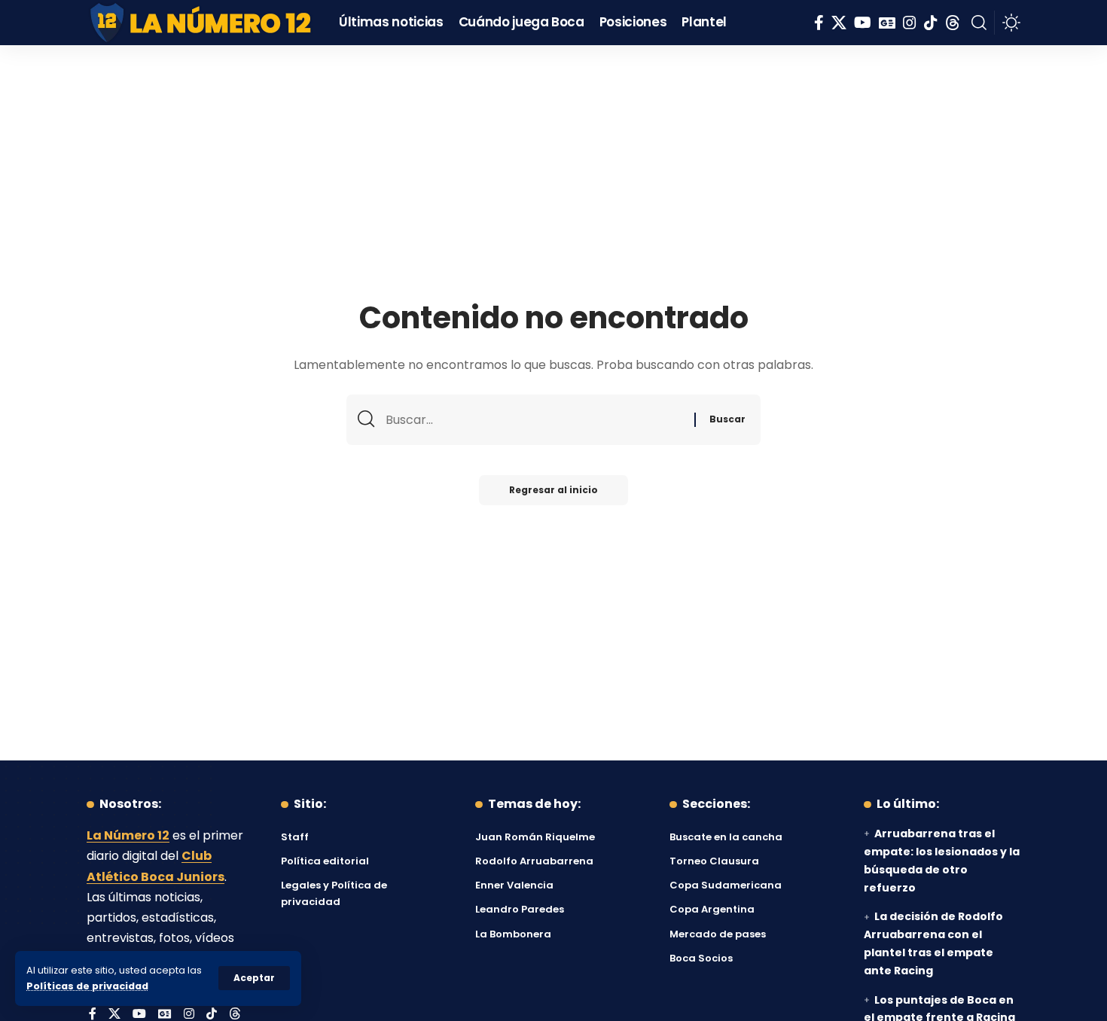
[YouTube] (862, 22)
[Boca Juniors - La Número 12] (201, 22)
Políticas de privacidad (87, 986)
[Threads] (952, 22)
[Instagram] (909, 22)
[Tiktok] (930, 22)
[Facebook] (819, 22)
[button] (254, 978)
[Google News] (887, 22)
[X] (839, 22)
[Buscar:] (534, 420)
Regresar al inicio (553, 489)
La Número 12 (128, 835)
